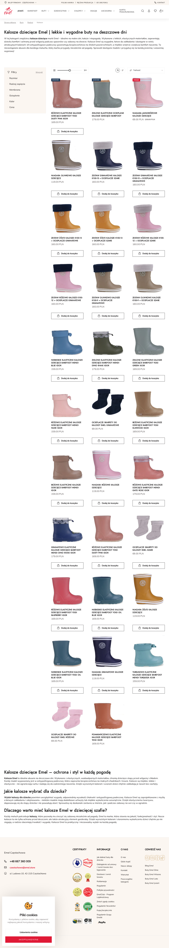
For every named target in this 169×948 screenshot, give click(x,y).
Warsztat (125, 874)
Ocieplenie (14, 95)
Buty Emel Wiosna (153, 874)
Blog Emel (149, 865)
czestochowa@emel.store (22, 867)
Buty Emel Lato (151, 879)
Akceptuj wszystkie (28, 939)
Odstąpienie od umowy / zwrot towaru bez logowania (106, 867)
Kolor (11, 101)
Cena (11, 107)
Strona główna (10, 22)
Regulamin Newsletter (106, 906)
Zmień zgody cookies (105, 901)
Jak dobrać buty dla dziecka (105, 858)
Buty (22, 22)
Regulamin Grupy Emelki (104, 916)
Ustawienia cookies (28, 932)
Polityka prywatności (105, 890)
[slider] (70, 70)
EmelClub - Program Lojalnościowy (105, 895)
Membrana (14, 89)
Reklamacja (102, 881)
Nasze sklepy (126, 866)
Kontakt (161, 3)
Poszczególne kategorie (126, 880)
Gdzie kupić (125, 861)
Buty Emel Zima (151, 870)
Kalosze (40, 22)
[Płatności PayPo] (107, 922)
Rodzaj (30, 22)
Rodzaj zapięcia (17, 84)
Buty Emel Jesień (152, 883)
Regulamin (101, 886)
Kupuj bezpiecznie (104, 910)
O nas (123, 857)
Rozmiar (13, 78)
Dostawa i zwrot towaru (104, 875)
